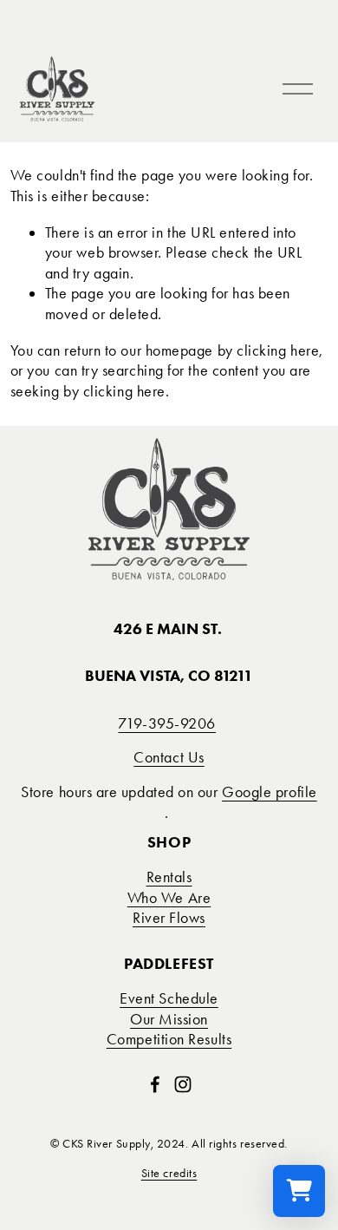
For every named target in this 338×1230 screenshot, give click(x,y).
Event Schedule (169, 998)
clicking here (278, 350)
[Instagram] (183, 1084)
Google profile (269, 791)
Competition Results (169, 1039)
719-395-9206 (167, 723)
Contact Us (168, 757)
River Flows (169, 917)
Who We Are (169, 897)
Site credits (169, 1173)
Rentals (169, 877)
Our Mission (169, 1019)
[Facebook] (155, 1084)
